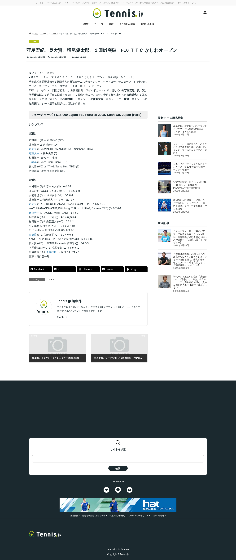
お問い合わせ (158, 516)
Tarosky (125, 549)
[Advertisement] (182, 91)
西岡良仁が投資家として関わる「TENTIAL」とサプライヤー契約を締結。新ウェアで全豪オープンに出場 (190, 204)
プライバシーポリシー (138, 516)
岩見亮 (33, 149)
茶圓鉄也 (51, 252)
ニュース (50, 279)
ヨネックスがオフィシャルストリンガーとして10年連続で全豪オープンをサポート (190, 167)
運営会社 (74, 516)
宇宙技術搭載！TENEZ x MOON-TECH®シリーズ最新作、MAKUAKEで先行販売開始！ (190, 185)
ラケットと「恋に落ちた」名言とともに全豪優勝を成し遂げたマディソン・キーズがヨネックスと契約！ (190, 148)
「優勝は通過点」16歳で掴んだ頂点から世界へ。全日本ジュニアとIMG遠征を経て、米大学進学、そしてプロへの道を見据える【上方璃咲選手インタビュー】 (190, 260)
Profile (61, 317)
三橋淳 (33, 162)
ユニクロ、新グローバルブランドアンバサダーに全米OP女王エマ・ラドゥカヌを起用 (190, 129)
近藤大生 (34, 153)
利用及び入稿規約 (117, 516)
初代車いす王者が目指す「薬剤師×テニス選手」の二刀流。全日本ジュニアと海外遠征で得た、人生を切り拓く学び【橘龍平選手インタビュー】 (190, 282)
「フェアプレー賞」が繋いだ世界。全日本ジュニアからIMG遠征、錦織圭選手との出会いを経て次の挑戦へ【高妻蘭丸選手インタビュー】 (190, 237)
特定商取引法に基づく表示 (93, 516)
